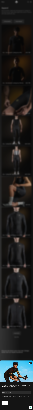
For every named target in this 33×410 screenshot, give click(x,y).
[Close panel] (30, 363)
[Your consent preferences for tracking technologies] (30, 407)
